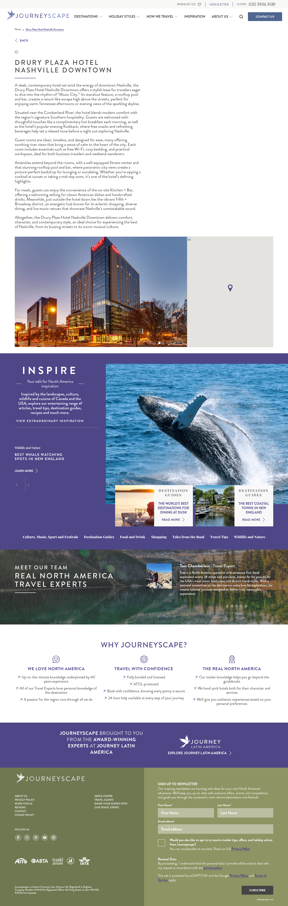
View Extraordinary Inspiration (50, 421)
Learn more (24, 470)
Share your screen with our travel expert (110, 805)
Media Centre (103, 796)
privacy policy (213, 867)
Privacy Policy (25, 800)
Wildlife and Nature (249, 537)
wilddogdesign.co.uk (265, 899)
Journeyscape (37, 15)
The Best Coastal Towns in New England (254, 508)
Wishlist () (186, 4)
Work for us (23, 804)
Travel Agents (103, 800)
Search (241, 16)
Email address (166, 821)
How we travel (160, 16)
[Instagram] (53, 837)
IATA (84, 861)
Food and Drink (132, 537)
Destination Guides (173, 492)
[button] (154, 343)
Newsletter (219, 5)
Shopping (159, 537)
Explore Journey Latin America (197, 753)
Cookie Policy (24, 815)
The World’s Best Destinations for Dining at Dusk (173, 508)
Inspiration (194, 16)
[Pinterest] (35, 837)
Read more (171, 519)
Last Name (224, 805)
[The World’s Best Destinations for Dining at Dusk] (134, 505)
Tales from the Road (188, 537)
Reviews (20, 807)
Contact (265, 17)
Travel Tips (219, 537)
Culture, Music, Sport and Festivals (50, 537)
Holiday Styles (122, 16)
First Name (165, 805)
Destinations (86, 16)
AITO (21, 860)
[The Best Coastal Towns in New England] (214, 505)
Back (24, 40)
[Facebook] (18, 837)
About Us (220, 16)
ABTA (39, 861)
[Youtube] (44, 837)
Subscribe (257, 890)
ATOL (70, 861)
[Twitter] (27, 837)
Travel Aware (57, 861)
